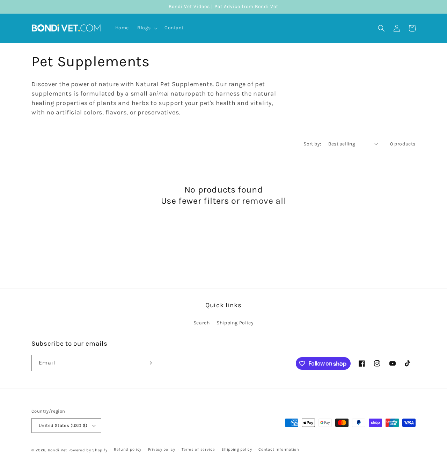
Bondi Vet (57, 450)
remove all (264, 201)
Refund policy (127, 449)
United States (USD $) (63, 425)
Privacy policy (161, 449)
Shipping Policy (235, 323)
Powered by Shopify (88, 450)
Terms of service (198, 449)
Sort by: (312, 144)
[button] (146, 28)
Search (201, 323)
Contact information (278, 449)
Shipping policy (236, 449)
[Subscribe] (149, 363)
